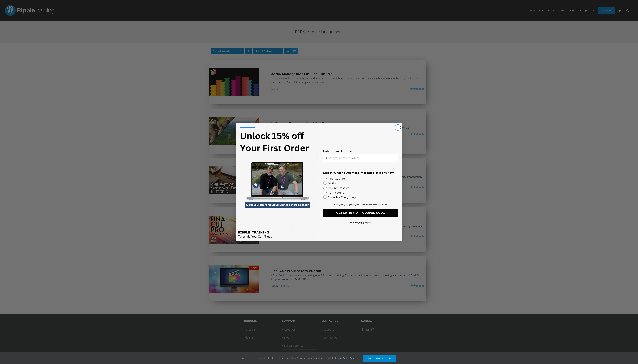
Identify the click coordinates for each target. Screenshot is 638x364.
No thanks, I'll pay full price (360, 223)
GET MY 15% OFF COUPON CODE (360, 212)
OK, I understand (379, 358)
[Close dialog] (398, 127)
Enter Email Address (337, 151)
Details (353, 358)
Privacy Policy (342, 358)
